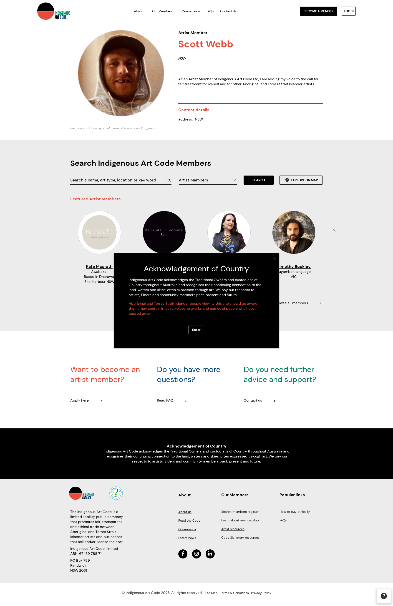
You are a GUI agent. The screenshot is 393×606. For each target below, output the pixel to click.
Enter (196, 330)
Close (274, 258)
